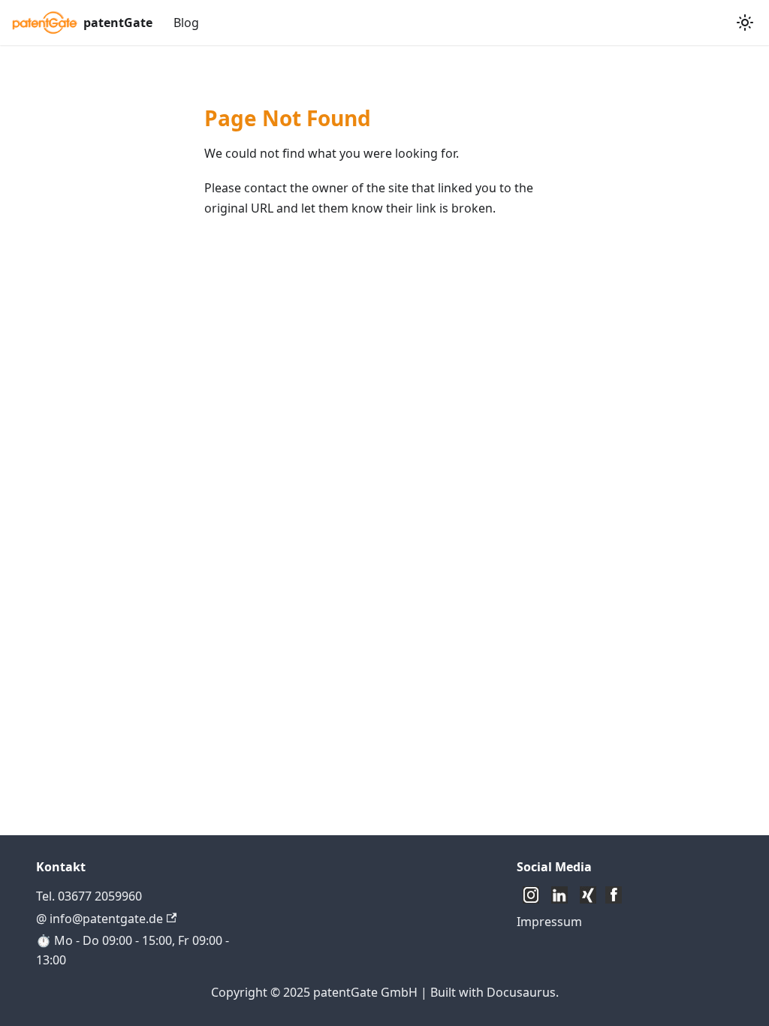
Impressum (549, 921)
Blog (186, 22)
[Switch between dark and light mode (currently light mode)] (745, 23)
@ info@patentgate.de (99, 918)
